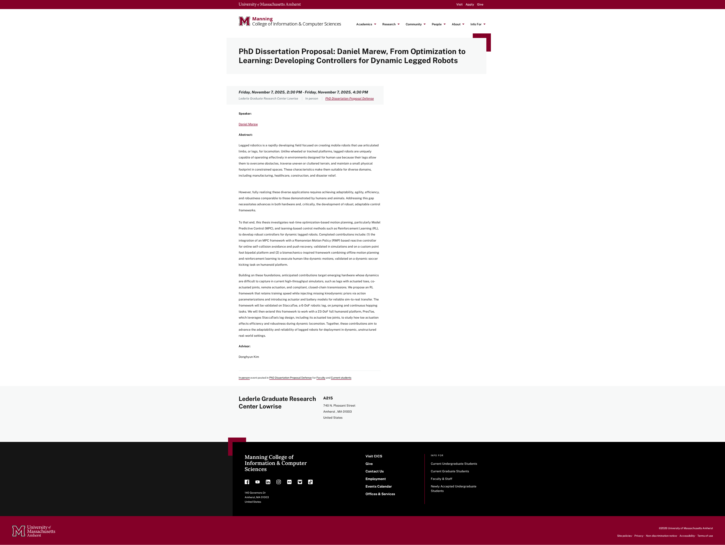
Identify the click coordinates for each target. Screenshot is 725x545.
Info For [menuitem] (475, 24)
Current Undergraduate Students (454, 463)
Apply (470, 4)
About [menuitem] (456, 24)
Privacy (638, 535)
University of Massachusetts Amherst (690, 528)
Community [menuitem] (414, 24)
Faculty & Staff (441, 479)
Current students (341, 377)
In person (244, 377)
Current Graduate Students (450, 471)
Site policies (624, 535)
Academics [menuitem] (364, 24)
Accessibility (687, 535)
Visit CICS (374, 456)
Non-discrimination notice (661, 535)
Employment (376, 479)
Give (480, 4)
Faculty (320, 377)
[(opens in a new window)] (247, 483)
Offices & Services (380, 494)
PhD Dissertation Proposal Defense (349, 98)
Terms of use (705, 535)
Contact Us (375, 471)
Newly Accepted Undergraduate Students (453, 489)
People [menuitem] (437, 24)
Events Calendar (379, 486)
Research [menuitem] (389, 24)
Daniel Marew (248, 124)
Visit (459, 4)
